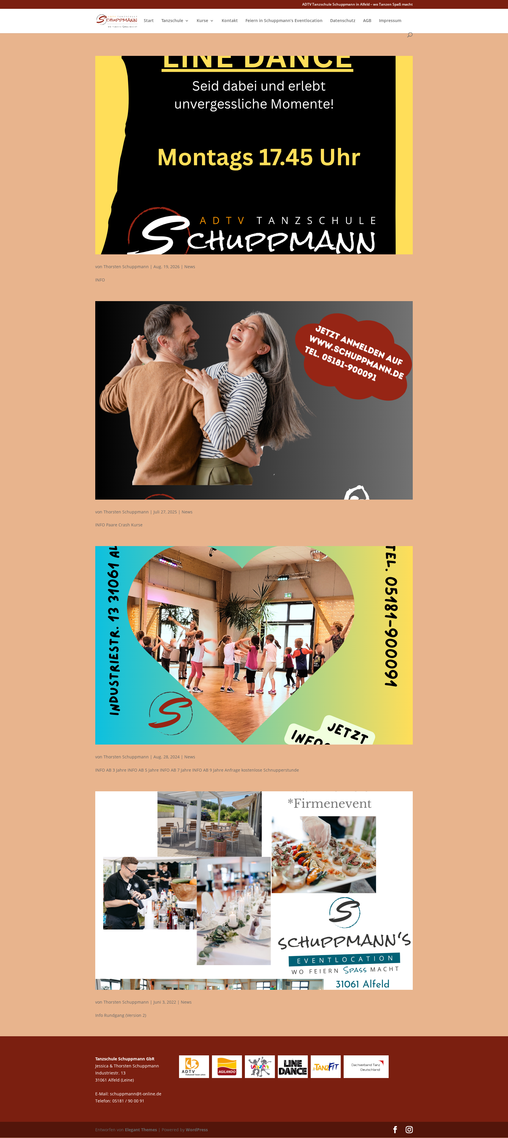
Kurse (202, 21)
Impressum (390, 21)
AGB (367, 21)
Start (149, 21)
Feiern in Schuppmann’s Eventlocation (283, 21)
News (189, 266)
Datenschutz (342, 21)
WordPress (197, 1129)
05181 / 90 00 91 (129, 1101)
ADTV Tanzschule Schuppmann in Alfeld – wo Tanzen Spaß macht (357, 5)
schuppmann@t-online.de (135, 1094)
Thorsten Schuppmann (126, 266)
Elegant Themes (141, 1129)
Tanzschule (172, 21)
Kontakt (230, 21)
